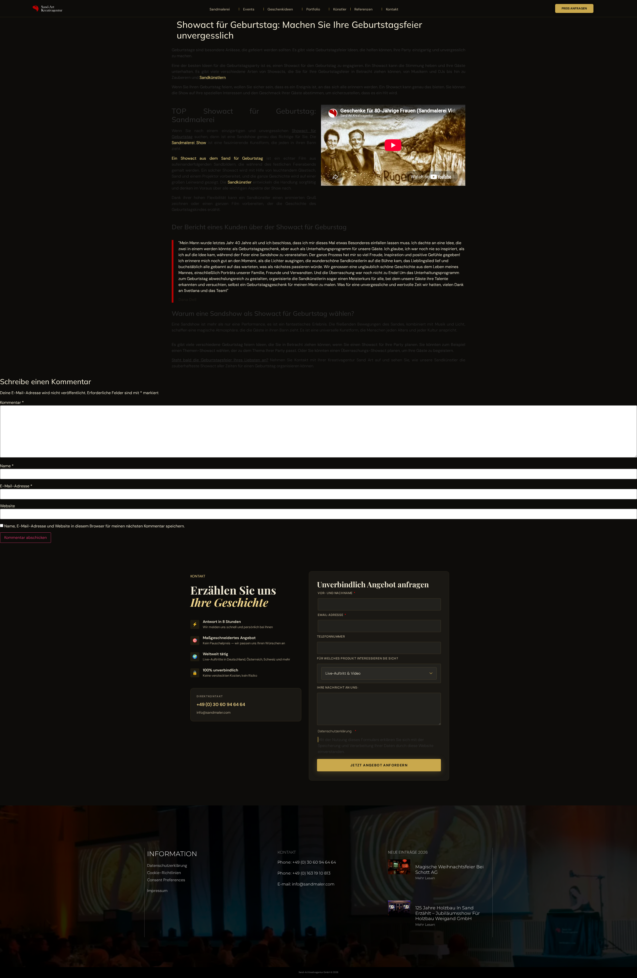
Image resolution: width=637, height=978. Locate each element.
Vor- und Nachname (335, 593)
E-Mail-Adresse (16, 486)
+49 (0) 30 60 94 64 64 (221, 704)
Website (7, 506)
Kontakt (392, 9)
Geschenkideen (280, 9)
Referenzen (363, 9)
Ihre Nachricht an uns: (337, 688)
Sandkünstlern (213, 77)
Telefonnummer (331, 637)
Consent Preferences (166, 880)
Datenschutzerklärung (335, 731)
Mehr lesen (425, 878)
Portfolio (313, 9)
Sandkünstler (240, 182)
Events (248, 9)
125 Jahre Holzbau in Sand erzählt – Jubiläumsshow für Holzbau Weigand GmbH (447, 913)
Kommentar (12, 403)
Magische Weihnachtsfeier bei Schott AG (449, 869)
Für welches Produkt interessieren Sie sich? (357, 658)
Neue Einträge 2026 (408, 852)
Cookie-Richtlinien (164, 872)
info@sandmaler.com (213, 712)
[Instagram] (167, 909)
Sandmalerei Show (189, 142)
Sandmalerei (220, 9)
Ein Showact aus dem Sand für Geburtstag (217, 158)
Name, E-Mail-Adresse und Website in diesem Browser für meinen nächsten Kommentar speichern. (94, 526)
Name (7, 466)
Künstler (339, 9)
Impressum (157, 890)
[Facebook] (153, 909)
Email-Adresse (331, 615)
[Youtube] (180, 909)
